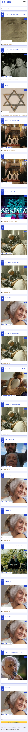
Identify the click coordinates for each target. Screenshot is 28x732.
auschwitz (4, 79)
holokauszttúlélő (12, 221)
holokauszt (14, 79)
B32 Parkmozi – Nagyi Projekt (10, 191)
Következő (4, 719)
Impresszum (3, 727)
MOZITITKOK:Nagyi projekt (9, 439)
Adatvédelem (19, 727)
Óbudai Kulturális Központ (6, 466)
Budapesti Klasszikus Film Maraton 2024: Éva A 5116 (14, 49)
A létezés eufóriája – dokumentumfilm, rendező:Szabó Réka (15, 368)
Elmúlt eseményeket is (14, 722)
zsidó (11, 44)
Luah (9, 729)
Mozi (9, 44)
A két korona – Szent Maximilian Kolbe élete (12, 227)
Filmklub (6, 85)
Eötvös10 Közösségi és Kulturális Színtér (9, 395)
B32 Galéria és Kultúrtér (6, 218)
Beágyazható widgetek (11, 727)
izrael (26, 115)
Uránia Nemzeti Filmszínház (7, 76)
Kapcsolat (3, 729)
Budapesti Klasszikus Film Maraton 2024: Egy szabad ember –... (16, 14)
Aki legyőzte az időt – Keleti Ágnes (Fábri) (12, 120)
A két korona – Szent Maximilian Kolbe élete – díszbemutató (15, 546)
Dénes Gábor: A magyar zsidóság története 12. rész (13, 652)
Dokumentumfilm (5, 44)
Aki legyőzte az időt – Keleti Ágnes (10, 156)
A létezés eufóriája (8, 297)
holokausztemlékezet (20, 115)
